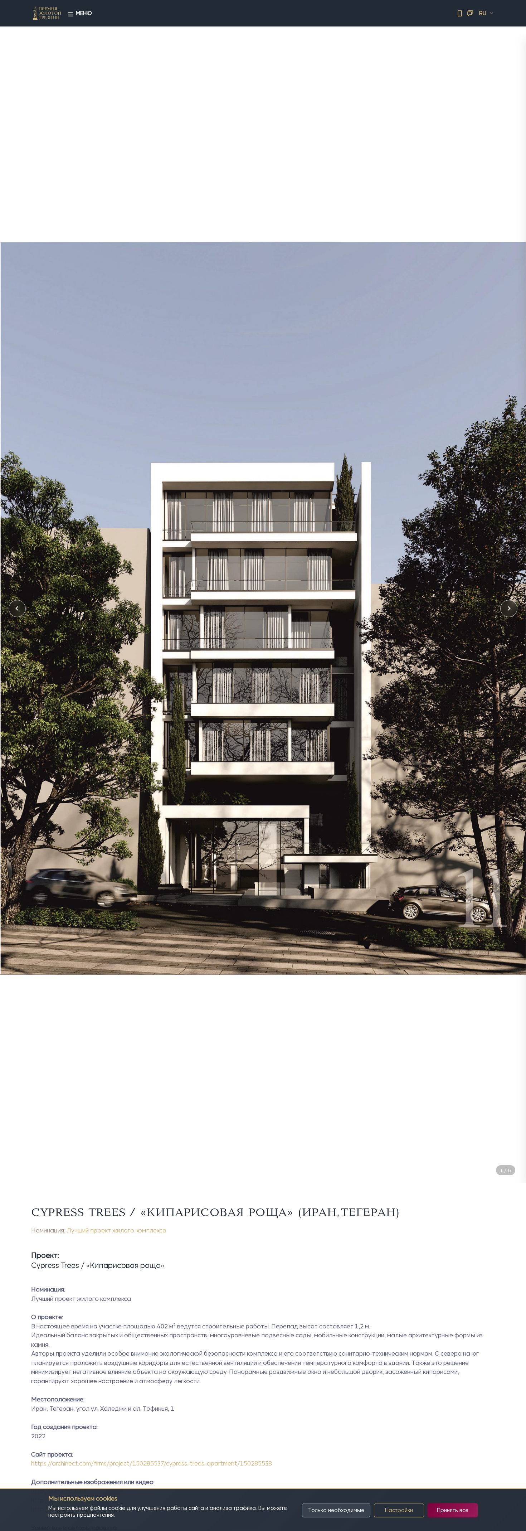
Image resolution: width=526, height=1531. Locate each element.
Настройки (399, 1510)
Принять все (452, 1510)
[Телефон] (459, 13)
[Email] (469, 13)
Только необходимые (336, 1510)
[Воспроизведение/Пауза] (492, 1154)
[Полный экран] (508, 1154)
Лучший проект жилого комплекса (116, 1230)
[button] (17, 608)
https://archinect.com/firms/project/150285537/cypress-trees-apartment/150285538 (151, 1463)
